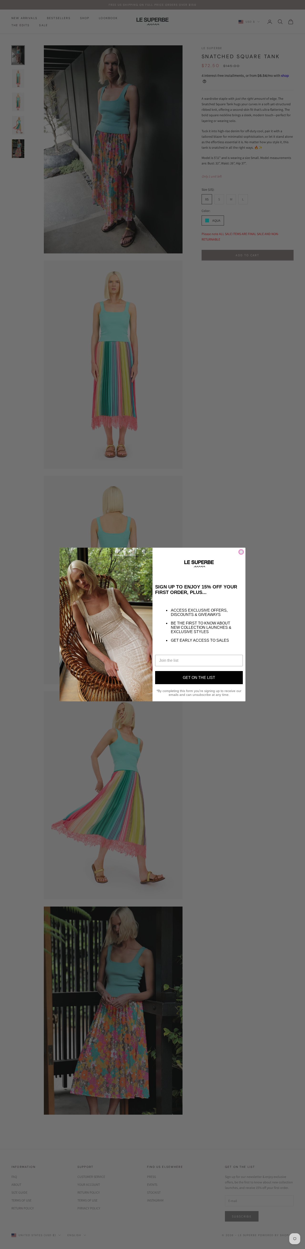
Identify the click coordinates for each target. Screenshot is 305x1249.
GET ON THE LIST (199, 678)
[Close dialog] (241, 552)
